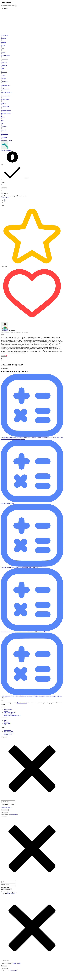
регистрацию (13, 814)
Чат (5, 724)
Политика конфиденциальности (12, 715)
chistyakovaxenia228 (6, 150)
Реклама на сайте (8, 713)
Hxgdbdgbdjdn (4, 330)
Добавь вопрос (8, 734)
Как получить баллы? (9, 712)
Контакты (6, 722)
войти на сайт (11, 893)
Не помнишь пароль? (6, 807)
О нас (5, 720)
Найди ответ (7, 723)
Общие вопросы (8, 709)
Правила (6, 711)
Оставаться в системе (8, 804)
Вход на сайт (7, 730)
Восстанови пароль (9, 732)
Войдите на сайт (16, 963)
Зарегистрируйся (8, 731)
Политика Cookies (22, 703)
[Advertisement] (32, 21)
